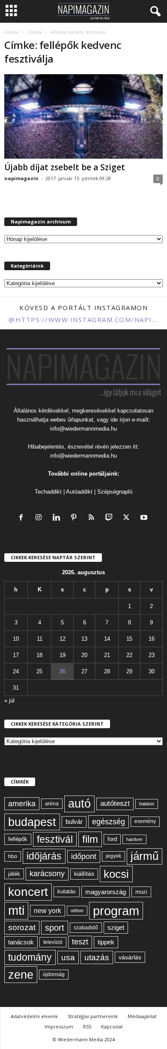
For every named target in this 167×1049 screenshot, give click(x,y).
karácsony (47, 873)
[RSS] (93, 518)
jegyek (113, 856)
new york (47, 910)
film (90, 839)
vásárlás (130, 957)
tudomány (30, 957)
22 (129, 655)
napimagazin (21, 178)
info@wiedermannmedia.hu (83, 428)
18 (39, 655)
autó (79, 803)
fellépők (17, 839)
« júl (9, 700)
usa (68, 957)
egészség (108, 821)
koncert (28, 891)
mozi (141, 892)
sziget (115, 927)
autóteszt (115, 803)
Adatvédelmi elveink (34, 1016)
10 (16, 639)
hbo (12, 856)
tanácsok (21, 942)
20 (84, 655)
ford (112, 839)
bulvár (74, 821)
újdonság (54, 974)
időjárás (44, 856)
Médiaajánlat (142, 1016)
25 (39, 671)
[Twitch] (110, 518)
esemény (145, 821)
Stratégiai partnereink (93, 1016)
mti (16, 910)
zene (20, 974)
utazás (96, 957)
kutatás (66, 892)
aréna (52, 803)
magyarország (105, 891)
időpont (83, 856)
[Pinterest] (75, 518)
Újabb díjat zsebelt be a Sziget (64, 167)
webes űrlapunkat (71, 419)
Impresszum (59, 1026)
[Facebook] (23, 518)
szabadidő (86, 928)
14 (107, 639)
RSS (87, 1026)
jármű (144, 856)
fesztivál (55, 839)
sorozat (22, 927)
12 (63, 639)
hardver (134, 839)
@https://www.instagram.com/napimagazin (83, 319)
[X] (128, 518)
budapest (32, 822)
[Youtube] (145, 518)
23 (152, 655)
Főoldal (11, 32)
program (116, 911)
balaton (146, 803)
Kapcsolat (112, 1026)
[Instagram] (40, 518)
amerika (22, 803)
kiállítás (84, 873)
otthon (77, 910)
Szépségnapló (114, 491)
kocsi (116, 874)
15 (129, 639)
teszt (80, 941)
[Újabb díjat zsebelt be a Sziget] (83, 116)
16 (152, 639)
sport (54, 927)
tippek (106, 942)
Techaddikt (48, 491)
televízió (53, 942)
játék (14, 874)
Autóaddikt (79, 491)
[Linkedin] (58, 518)
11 (39, 639)
